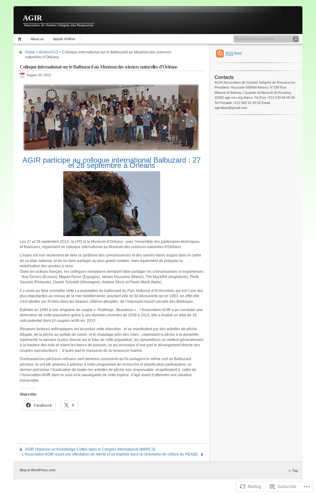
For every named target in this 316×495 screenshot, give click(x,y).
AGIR (32, 18)
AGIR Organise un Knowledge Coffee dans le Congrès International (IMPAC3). (90, 449)
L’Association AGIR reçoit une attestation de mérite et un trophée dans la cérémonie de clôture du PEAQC (110, 454)
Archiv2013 (48, 52)
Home (20, 39)
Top (295, 470)
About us (37, 39)
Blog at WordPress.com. (38, 470)
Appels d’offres (64, 39)
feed (234, 53)
